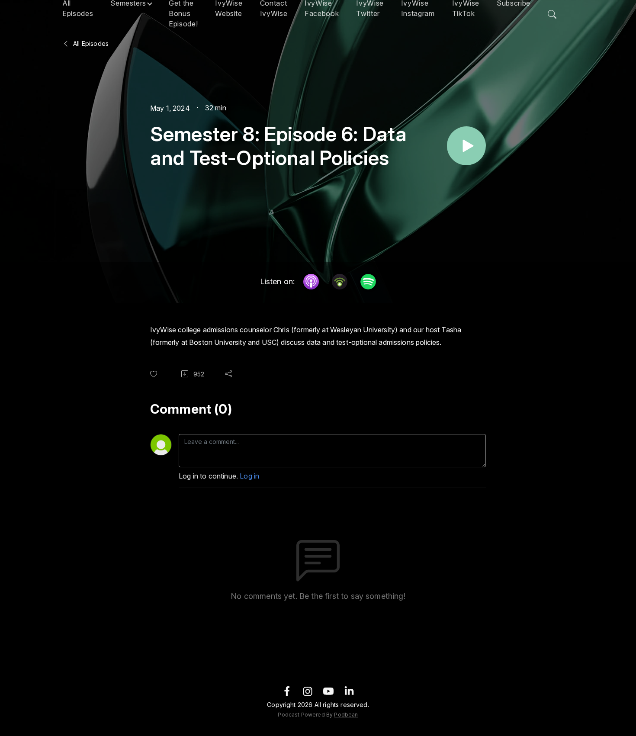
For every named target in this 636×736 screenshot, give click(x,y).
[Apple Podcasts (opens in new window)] (311, 281)
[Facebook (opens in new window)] (287, 691)
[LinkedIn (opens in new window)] (349, 691)
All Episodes (90, 43)
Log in (249, 476)
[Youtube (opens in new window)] (328, 691)
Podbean (346, 714)
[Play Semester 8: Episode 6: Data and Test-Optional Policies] (466, 145)
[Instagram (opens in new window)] (307, 691)
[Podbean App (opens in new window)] (339, 281)
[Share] (230, 374)
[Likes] (155, 374)
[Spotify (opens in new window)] (368, 281)
